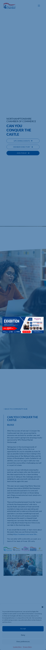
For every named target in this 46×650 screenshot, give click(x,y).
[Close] (39, 320)
